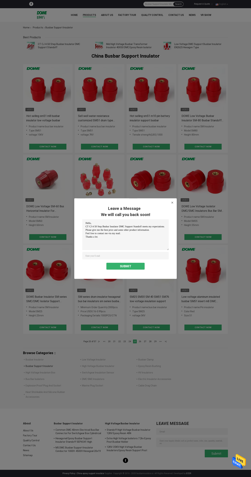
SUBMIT (125, 266)
